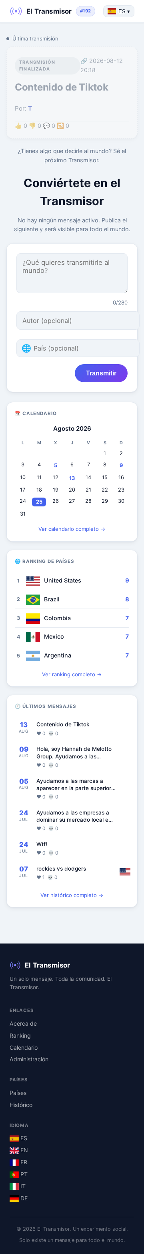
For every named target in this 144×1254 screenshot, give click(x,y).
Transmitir (101, 373)
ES (23, 1138)
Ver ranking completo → (72, 674)
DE (23, 1198)
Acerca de (23, 1023)
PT (23, 1174)
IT (22, 1186)
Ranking (20, 1035)
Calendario (24, 1047)
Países (18, 1092)
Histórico (21, 1104)
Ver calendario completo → (72, 529)
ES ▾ (124, 11)
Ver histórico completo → (72, 895)
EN (23, 1150)
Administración (29, 1059)
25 (39, 502)
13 (72, 478)
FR (23, 1162)
